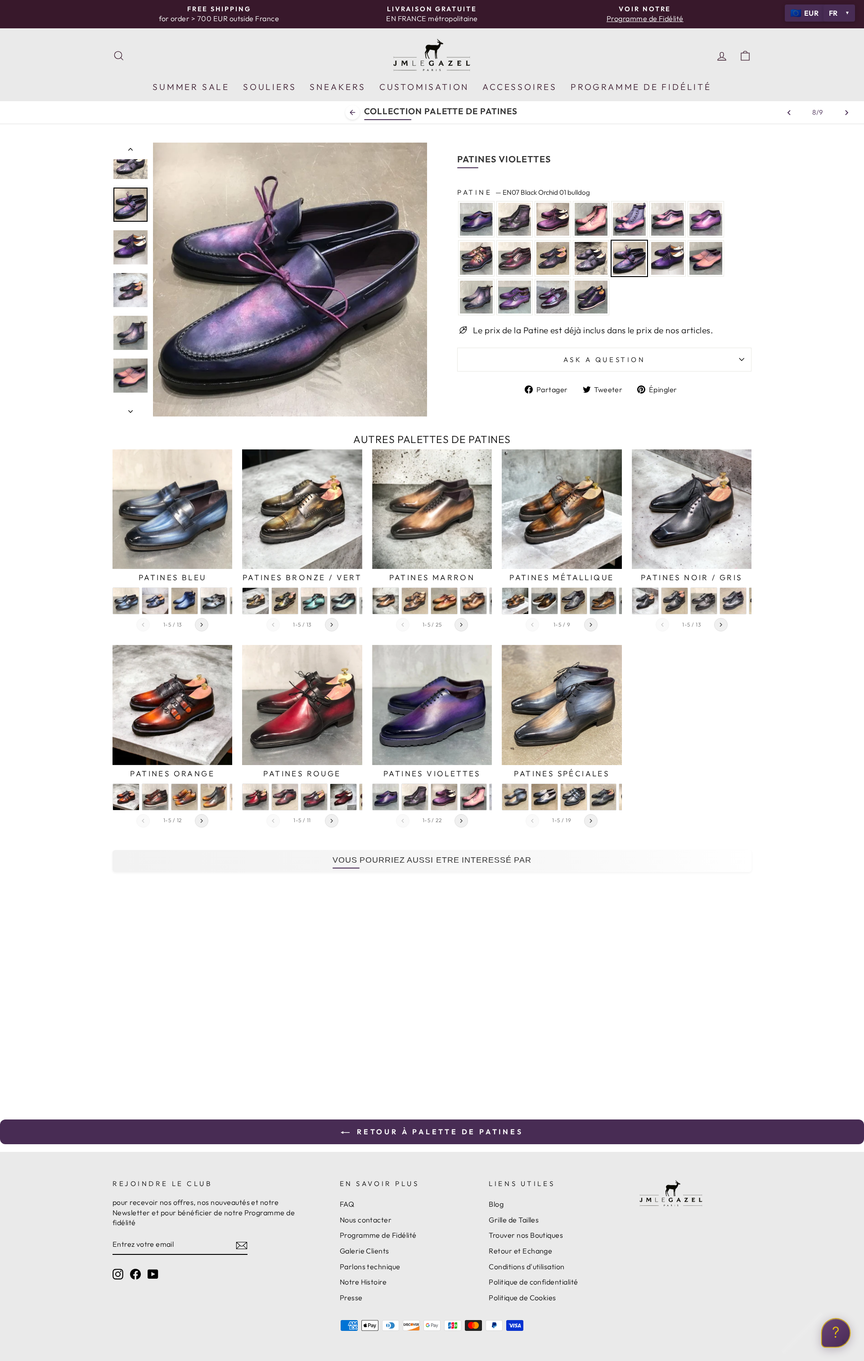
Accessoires (519, 86)
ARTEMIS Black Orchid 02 (514, 258)
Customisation (424, 86)
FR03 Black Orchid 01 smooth (514, 219)
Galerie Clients (364, 1250)
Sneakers (337, 86)
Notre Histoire (363, 1281)
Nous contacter (366, 1219)
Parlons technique (370, 1266)
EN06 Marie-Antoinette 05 (591, 219)
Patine (523, 192)
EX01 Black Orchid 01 (476, 219)
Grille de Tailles (514, 1219)
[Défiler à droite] (201, 624)
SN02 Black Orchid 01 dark (591, 297)
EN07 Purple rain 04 (553, 297)
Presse (351, 1297)
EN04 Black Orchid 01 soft (591, 258)
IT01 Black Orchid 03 (553, 258)
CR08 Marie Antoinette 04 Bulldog (476, 297)
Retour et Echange (520, 1250)
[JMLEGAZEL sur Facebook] (135, 1274)
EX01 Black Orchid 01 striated (553, 219)
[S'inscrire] (242, 1245)
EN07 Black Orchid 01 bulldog (629, 258)
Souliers (269, 86)
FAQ (347, 1204)
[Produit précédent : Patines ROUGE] (788, 112)
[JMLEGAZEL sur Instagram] (117, 1274)
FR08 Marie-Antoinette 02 (629, 219)
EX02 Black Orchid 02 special (476, 258)
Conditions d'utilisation (526, 1266)
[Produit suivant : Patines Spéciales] (846, 112)
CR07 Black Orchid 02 (514, 297)
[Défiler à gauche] (143, 624)
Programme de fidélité (641, 86)
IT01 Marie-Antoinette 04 (706, 219)
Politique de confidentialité (533, 1281)
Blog (496, 1204)
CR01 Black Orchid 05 (667, 258)
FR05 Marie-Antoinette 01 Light (706, 258)
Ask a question (604, 359)
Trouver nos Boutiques (526, 1235)
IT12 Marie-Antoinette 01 (667, 219)
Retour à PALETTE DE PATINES (438, 1131)
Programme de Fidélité (378, 1235)
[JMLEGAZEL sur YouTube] (153, 1274)
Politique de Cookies (522, 1297)
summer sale (191, 86)
